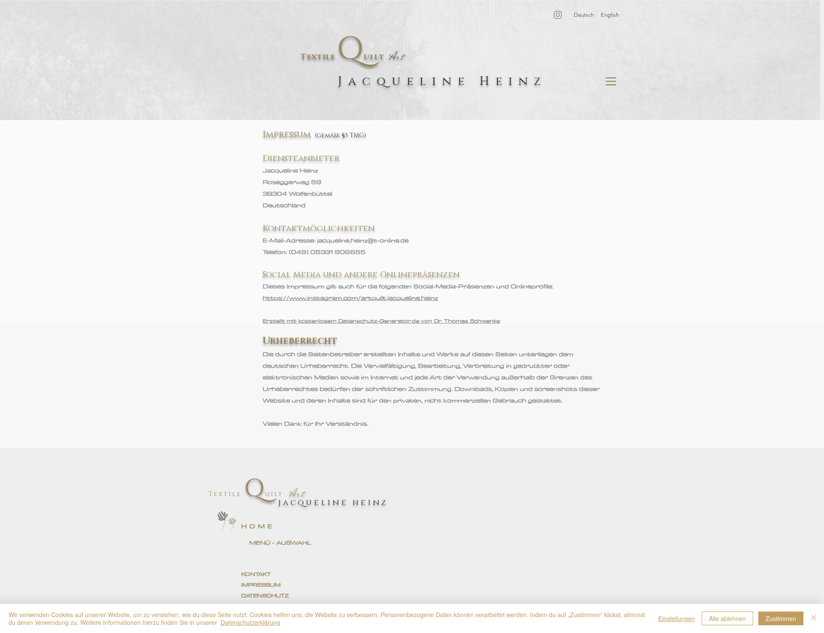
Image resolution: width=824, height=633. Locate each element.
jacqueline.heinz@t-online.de (363, 240)
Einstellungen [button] (676, 618)
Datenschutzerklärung (250, 622)
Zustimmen (781, 618)
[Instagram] (557, 14)
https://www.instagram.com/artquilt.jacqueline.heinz (350, 298)
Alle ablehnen (727, 618)
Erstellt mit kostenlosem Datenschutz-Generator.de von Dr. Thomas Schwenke (381, 320)
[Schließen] (814, 618)
